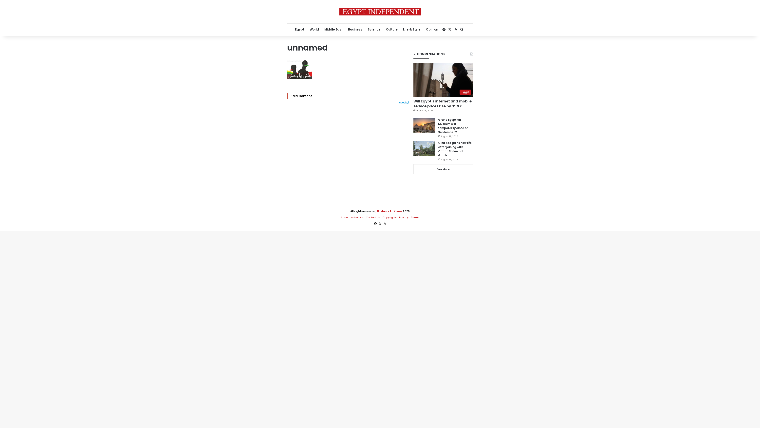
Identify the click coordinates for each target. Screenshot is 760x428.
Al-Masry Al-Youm (389, 211)
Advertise (357, 217)
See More (443, 169)
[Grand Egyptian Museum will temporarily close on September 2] (424, 125)
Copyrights (390, 217)
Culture (392, 29)
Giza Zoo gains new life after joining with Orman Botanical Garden (455, 149)
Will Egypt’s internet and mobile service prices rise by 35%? (442, 104)
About (345, 217)
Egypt (299, 29)
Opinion (432, 29)
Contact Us (373, 217)
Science (374, 29)
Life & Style (411, 29)
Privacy (403, 217)
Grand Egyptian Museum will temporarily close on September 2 (453, 126)
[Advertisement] (349, 148)
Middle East (333, 29)
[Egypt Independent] (380, 11)
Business (355, 29)
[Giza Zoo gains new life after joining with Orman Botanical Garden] (424, 148)
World (314, 29)
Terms (415, 217)
